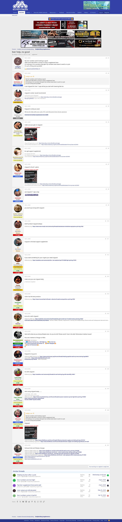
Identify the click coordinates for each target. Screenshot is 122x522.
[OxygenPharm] (88, 43)
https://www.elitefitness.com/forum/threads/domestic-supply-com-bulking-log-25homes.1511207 (65, 441)
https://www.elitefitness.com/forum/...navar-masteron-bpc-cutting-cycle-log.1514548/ (60, 452)
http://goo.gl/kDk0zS (29, 98)
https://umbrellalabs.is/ (30, 457)
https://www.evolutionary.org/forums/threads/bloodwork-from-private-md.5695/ (59, 144)
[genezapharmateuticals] (74, 24)
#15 (108, 313)
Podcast (61, 12)
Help (102, 520)
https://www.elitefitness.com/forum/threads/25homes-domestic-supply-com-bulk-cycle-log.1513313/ (60, 440)
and (33, 69)
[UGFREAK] (61, 43)
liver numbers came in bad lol (27, 495)
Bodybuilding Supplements (34, 476)
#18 (108, 369)
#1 (108, 58)
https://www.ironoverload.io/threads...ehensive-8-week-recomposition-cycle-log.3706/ (54, 299)
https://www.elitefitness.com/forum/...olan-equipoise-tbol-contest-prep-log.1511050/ (65, 455)
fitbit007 (104, 476)
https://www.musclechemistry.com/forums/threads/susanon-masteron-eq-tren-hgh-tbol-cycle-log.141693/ (59, 397)
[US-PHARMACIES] (61, 34)
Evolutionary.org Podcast (31, 359)
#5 (108, 122)
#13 (108, 276)
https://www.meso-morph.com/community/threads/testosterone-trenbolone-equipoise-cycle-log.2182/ (58, 226)
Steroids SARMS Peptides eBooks (33, 399)
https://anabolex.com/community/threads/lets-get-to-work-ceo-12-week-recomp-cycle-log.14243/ (59, 319)
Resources (53, 12)
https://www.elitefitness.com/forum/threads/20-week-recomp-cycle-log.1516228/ (59, 450)
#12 (108, 254)
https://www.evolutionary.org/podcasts (34, 398)
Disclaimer (37, 520)
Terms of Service (54, 520)
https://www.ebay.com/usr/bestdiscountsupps (51, 97)
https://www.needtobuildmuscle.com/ (40, 358)
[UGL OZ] (88, 34)
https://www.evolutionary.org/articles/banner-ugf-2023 (37, 456)
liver (29, 54)
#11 (108, 239)
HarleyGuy (103, 481)
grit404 (18, 481)
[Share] (106, 58)
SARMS (80, 12)
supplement (34, 54)
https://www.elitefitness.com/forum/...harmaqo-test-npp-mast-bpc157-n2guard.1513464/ (57, 453)
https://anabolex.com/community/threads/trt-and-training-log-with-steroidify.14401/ (54, 374)
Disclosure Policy (45, 520)
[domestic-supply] (34, 34)
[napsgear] (47, 24)
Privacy (32, 520)
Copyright (62, 520)
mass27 (19, 476)
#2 (108, 73)
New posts (14, 15)
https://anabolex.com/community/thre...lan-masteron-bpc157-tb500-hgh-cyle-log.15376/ (54, 260)
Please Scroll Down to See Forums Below (61, 18)
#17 (108, 351)
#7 (108, 164)
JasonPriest (103, 491)
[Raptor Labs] (34, 43)
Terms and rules (87, 520)
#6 (108, 148)
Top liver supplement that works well (29, 485)
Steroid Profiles (70, 12)
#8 (108, 189)
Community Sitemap (71, 520)
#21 (108, 445)
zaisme (18, 491)
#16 (108, 331)
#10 (108, 221)
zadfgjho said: (29, 76)
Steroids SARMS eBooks (40, 12)
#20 (108, 410)
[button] (31, 12)
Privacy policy (96, 520)
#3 (108, 90)
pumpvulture (20, 486)
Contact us (79, 520)
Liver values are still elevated (26, 490)
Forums (21, 12)
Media (28, 12)
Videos (86, 12)
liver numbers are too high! (26, 480)
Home (15, 12)
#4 (108, 106)
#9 (108, 205)
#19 (108, 388)
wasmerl (19, 497)
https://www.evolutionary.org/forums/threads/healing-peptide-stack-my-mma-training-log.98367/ (64, 356)
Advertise (26, 520)
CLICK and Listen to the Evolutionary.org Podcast (37, 320)
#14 (108, 293)
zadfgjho (15, 54)
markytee (104, 496)
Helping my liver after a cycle (26, 475)
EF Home (93, 12)
